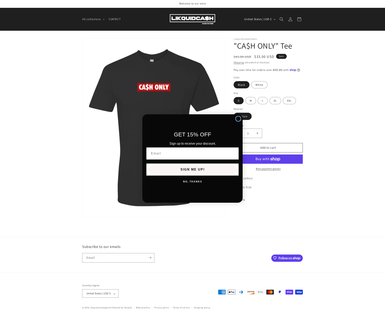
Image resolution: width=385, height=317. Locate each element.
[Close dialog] (238, 118)
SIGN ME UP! (192, 169)
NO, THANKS (192, 181)
